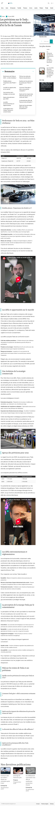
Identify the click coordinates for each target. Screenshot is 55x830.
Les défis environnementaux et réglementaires (8, 103)
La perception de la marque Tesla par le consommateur (8, 110)
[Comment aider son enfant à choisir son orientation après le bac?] (5, 770)
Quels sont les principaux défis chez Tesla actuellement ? (25, 107)
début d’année (7, 36)
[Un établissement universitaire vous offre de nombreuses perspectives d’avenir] (30, 770)
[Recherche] (49, 3)
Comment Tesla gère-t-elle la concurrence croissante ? (25, 89)
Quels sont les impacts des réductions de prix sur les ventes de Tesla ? (26, 95)
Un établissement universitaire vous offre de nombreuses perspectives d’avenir (30, 780)
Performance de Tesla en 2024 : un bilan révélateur (9, 77)
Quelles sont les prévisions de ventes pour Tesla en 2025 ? (26, 82)
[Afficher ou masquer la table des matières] (24, 71)
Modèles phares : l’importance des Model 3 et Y (9, 82)
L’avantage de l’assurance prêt (17, 776)
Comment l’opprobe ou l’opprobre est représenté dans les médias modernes (46, 84)
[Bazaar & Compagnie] (10, 3)
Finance (15, 780)
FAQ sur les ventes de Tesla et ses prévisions (25, 77)
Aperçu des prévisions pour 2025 (8, 98)
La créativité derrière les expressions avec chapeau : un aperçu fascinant (50, 57)
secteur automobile (5, 38)
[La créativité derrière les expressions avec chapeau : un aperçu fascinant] (42, 56)
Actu (48, 65)
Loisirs (48, 49)
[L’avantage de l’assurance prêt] (18, 770)
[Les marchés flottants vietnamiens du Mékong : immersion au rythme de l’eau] (42, 71)
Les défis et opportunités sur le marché (9, 88)
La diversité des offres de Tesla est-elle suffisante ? (25, 101)
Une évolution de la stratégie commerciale (9, 93)
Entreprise (4, 785)
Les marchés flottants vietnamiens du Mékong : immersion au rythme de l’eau (50, 72)
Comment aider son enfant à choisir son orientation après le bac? (5, 779)
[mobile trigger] (2, 3)
